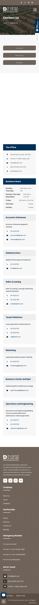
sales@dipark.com (16, 304)
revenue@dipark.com (17, 239)
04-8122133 (14, 328)
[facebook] (5, 480)
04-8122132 (14, 361)
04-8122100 (14, 264)
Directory (6, 522)
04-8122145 (14, 231)
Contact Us (19, 48)
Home (5, 23)
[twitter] (10, 480)
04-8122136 (14, 333)
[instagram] (16, 480)
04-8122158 (14, 424)
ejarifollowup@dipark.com (19, 390)
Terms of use (20, 596)
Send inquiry (19, 55)
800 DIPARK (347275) (16, 581)
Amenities (6, 503)
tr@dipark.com (15, 337)
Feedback (19, 62)
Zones (5, 500)
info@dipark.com (16, 268)
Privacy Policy (8, 596)
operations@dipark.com (18, 428)
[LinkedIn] (21, 480)
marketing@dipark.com (18, 366)
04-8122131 (14, 295)
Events (5, 518)
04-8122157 (14, 420)
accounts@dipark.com (18, 235)
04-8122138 (14, 300)
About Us (6, 496)
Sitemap (6, 530)
